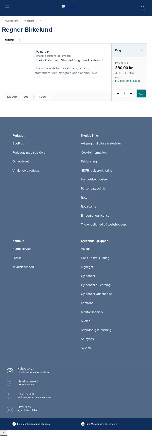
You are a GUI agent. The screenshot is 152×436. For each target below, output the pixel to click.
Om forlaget (20, 161)
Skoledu (86, 321)
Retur (84, 198)
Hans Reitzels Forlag (95, 258)
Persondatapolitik (93, 189)
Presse (17, 258)
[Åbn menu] (7, 8)
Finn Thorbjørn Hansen (96, 60)
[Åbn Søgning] (142, 8)
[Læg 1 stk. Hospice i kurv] (141, 93)
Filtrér (9, 40)
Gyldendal (88, 276)
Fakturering (89, 161)
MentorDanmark (92, 312)
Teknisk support (23, 267)
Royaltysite (88, 207)
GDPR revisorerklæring (96, 171)
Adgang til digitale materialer (101, 143)
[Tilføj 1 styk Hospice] (130, 93)
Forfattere (29, 20)
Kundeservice (21, 249)
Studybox (87, 339)
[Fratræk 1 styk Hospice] (117, 93)
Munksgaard (11, 20)
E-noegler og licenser (95, 216)
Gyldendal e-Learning (96, 285)
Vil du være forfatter (26, 171)
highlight (87, 267)
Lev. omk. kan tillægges (127, 80)
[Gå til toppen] (3, 433)
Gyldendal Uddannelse (96, 294)
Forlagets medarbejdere (29, 153)
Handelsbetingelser (94, 179)
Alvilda (85, 249)
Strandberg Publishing (96, 330)
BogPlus (18, 143)
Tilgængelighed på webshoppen (103, 224)
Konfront (87, 303)
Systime (86, 348)
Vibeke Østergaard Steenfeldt (55, 60)
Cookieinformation (94, 153)
